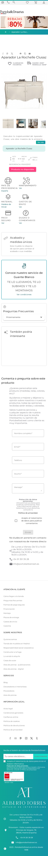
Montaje (7, 613)
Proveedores (8, 691)
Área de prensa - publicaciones (16, 665)
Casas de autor (9, 661)
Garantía (7, 626)
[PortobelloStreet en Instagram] (26, 738)
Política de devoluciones (14, 726)
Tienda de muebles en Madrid (16, 644)
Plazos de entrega (11, 617)
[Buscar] (14, 2)
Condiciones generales (13, 713)
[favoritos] (27, 2)
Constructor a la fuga (12, 652)
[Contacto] (8, 2)
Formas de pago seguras (14, 605)
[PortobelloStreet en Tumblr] (37, 738)
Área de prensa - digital (13, 669)
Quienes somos (10, 639)
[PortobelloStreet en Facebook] (10, 738)
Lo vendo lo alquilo (11, 656)
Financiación (9, 609)
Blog (5, 682)
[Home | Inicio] (5, 32)
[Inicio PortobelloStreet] (12, 14)
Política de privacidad (12, 730)
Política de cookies (11, 721)
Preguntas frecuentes (12, 601)
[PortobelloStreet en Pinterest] (21, 738)
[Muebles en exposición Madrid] (2, 2)
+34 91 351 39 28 (21, 559)
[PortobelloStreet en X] (32, 738)
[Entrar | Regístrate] (44, 2)
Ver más (40, 142)
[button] (24, 317)
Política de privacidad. (29, 770)
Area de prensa (10, 695)
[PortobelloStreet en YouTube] (16, 738)
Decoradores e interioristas (15, 687)
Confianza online (10, 717)
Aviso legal (8, 709)
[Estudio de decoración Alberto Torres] (24, 808)
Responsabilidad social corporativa (18, 648)
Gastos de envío (10, 622)
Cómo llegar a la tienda (13, 596)
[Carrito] (36, 2)
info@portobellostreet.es (26, 564)
